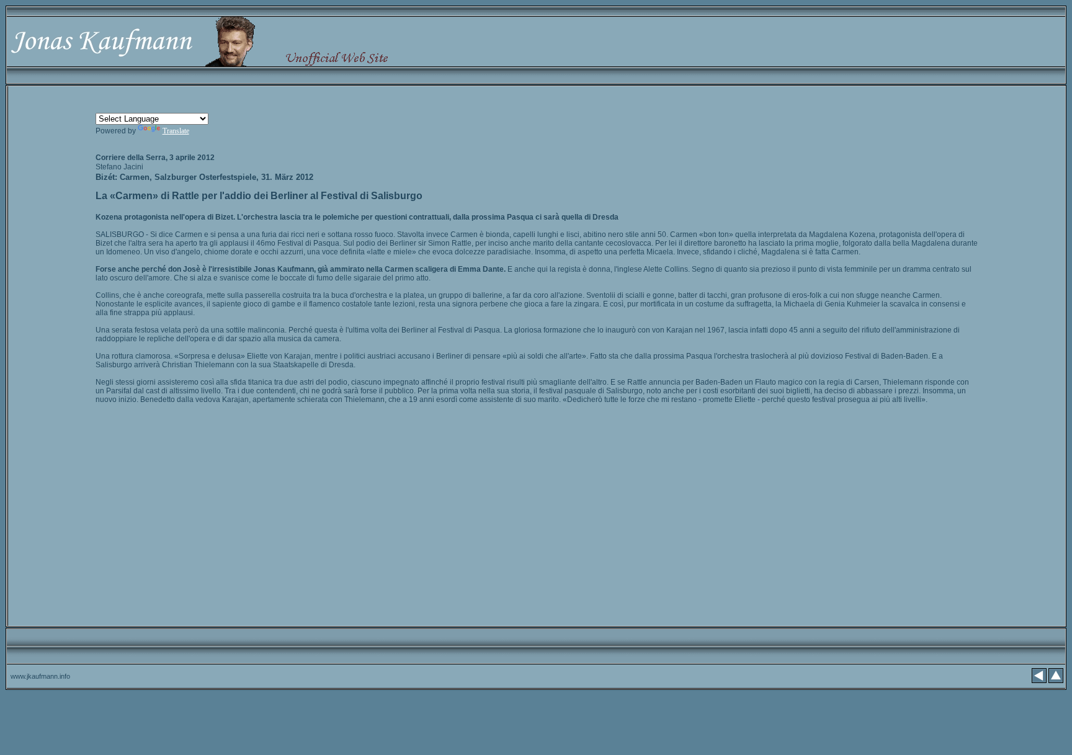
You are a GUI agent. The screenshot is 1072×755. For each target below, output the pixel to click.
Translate (176, 131)
